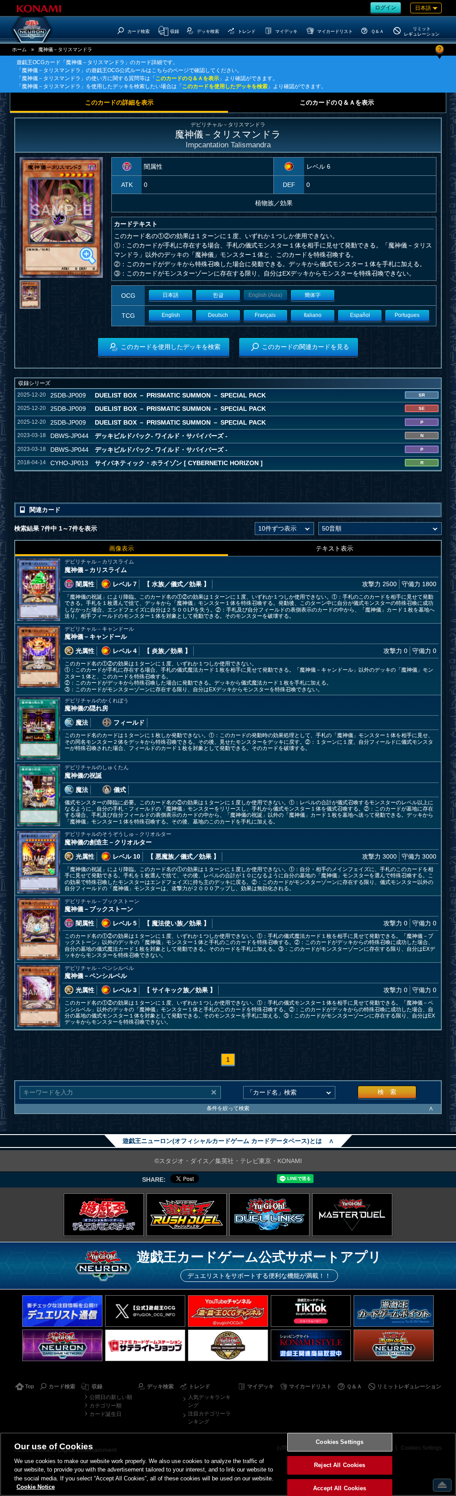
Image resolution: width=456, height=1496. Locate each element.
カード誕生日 (106, 1414)
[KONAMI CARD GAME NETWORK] (62, 1345)
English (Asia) (265, 295)
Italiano (313, 315)
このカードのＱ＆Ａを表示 (187, 78)
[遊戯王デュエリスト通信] (62, 1311)
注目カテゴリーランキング (209, 1418)
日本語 (171, 295)
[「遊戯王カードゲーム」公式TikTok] (311, 1311)
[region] (228, 1464)
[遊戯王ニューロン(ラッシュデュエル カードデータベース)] (394, 1345)
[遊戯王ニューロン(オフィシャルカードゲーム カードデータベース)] (32, 29)
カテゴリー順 (106, 1406)
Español (360, 315)
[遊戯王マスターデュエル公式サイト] (352, 1214)
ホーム (19, 49)
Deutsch (218, 315)
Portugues (407, 315)
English (171, 315)
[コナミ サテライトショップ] (145, 1345)
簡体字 (313, 295)
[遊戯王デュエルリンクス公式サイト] (269, 1214)
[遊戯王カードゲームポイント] (394, 1311)
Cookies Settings (339, 1442)
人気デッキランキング (209, 1401)
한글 (218, 295)
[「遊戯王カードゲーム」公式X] (145, 1311)
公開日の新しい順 (111, 1397)
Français (265, 315)
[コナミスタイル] (311, 1345)
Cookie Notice (35, 1487)
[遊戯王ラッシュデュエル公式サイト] (187, 1214)
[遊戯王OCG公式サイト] (104, 1214)
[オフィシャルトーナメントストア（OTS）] (228, 1345)
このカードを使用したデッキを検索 (225, 86)
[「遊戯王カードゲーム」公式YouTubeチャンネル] (228, 1311)
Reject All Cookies (339, 1465)
